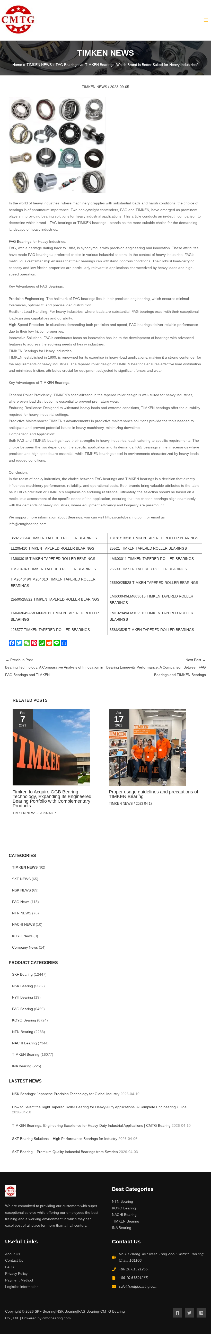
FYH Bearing (22, 997)
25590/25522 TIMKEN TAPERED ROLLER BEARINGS (55, 599)
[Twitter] (20, 643)
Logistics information (22, 1287)
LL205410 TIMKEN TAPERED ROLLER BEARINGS (52, 548)
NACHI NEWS (23, 924)
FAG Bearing (22, 1009)
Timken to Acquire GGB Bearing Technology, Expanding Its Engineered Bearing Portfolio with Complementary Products (52, 799)
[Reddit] (50, 643)
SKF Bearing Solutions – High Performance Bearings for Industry (64, 1139)
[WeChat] (27, 643)
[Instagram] (201, 1313)
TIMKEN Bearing (25, 1054)
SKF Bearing (22, 974)
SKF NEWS (21, 879)
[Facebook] (12, 643)
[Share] (64, 643)
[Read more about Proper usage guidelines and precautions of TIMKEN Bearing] (147, 747)
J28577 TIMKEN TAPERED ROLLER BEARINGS (50, 630)
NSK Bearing (22, 986)
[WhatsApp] (42, 643)
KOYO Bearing (24, 1020)
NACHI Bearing (24, 1043)
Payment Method (19, 1280)
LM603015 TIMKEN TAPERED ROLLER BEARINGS (53, 559)
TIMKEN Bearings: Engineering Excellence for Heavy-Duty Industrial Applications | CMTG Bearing (91, 1126)
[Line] (57, 643)
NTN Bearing (22, 1032)
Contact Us (14, 1260)
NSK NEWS (21, 890)
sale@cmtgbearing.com (138, 1286)
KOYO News (22, 936)
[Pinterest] (35, 643)
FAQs (9, 1267)
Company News (25, 947)
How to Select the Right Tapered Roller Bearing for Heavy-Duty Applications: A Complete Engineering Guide (99, 1107)
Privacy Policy (16, 1274)
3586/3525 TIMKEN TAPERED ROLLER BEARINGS (152, 630)
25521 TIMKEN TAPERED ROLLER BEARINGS (148, 548)
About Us (12, 1254)
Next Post (156, 667)
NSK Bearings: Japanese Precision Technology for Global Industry (65, 1094)
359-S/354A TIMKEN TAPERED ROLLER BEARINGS (54, 538)
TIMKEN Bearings (54, 383)
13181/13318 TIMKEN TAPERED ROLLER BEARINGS (154, 538)
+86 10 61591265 (133, 1269)
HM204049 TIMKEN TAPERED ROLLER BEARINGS (53, 569)
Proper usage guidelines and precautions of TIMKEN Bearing (153, 794)
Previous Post (54, 667)
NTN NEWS (21, 913)
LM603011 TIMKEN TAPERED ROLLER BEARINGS (152, 559)
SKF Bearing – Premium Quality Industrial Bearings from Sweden (65, 1152)
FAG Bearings (20, 242)
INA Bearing (21, 1066)
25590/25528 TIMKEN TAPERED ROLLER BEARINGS (154, 583)
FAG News (20, 902)
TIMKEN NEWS (25, 867)
